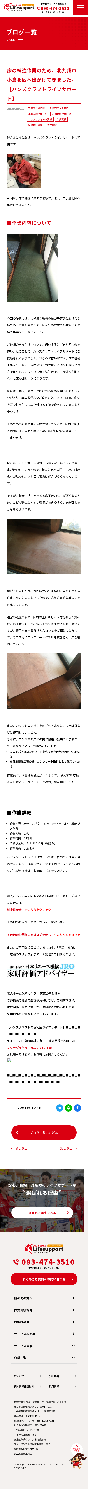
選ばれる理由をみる (42, 1213)
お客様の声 (21, 1322)
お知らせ (19, 1376)
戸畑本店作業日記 (61, 114)
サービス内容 (23, 1346)
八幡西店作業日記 (59, 108)
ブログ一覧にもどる (44, 1132)
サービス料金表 (25, 1334)
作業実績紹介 (23, 1310)
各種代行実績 (35, 125)
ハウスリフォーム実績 (40, 119)
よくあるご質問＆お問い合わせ (43, 1279)
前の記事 (21, 1148)
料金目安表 (14, 909)
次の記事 (66, 1148)
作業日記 (52, 125)
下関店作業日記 (36, 108)
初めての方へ (23, 1298)
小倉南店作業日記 (37, 114)
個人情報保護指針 (24, 1386)
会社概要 (54, 1376)
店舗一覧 (20, 1357)
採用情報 (54, 1386)
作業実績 (61, 119)
